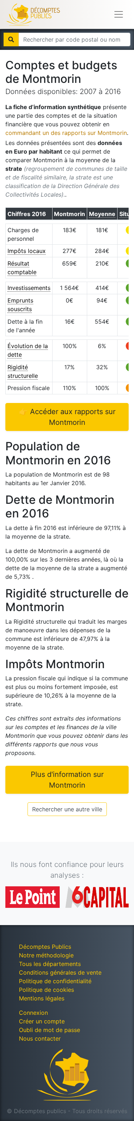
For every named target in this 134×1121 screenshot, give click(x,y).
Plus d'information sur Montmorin (67, 779)
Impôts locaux (27, 250)
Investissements (29, 287)
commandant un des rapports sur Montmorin (66, 132)
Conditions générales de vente (60, 972)
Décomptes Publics (45, 946)
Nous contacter (40, 1038)
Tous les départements (50, 963)
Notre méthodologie (46, 955)
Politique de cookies (46, 989)
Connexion (33, 1012)
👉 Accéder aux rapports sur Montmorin (67, 417)
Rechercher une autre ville (67, 809)
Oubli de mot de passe (49, 1029)
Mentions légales (41, 998)
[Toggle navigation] (118, 14)
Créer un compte (42, 1021)
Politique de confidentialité (55, 981)
